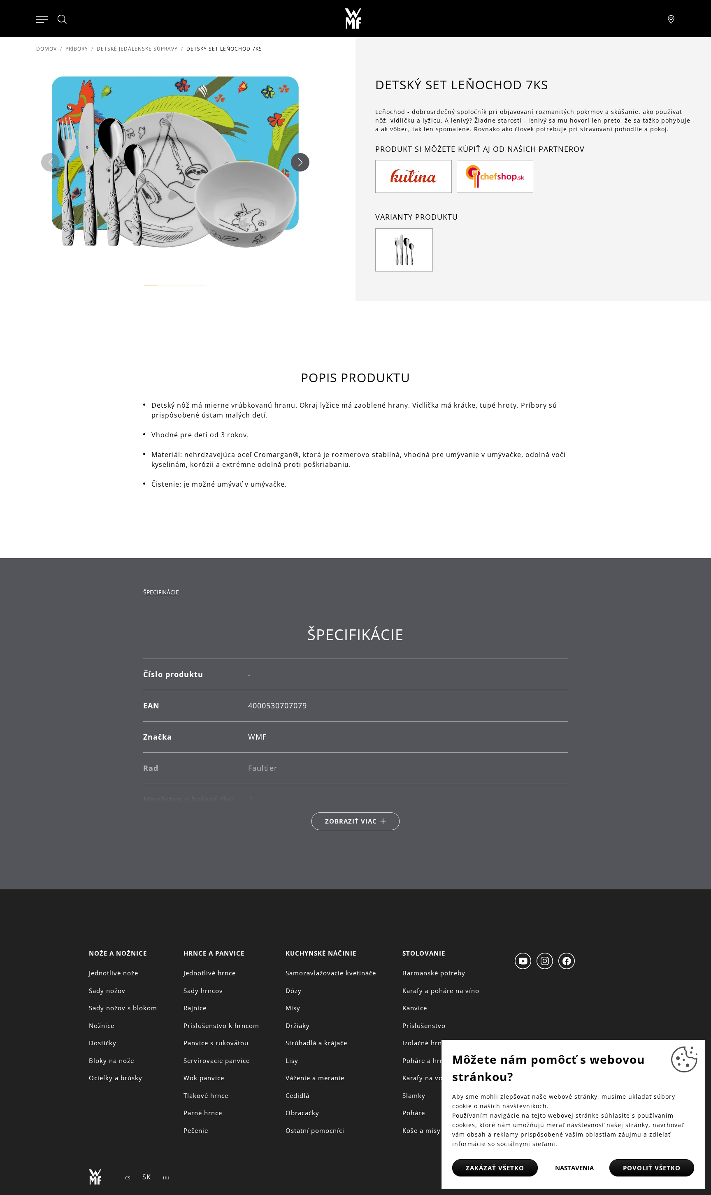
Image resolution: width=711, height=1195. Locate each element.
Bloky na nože (111, 1060)
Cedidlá (297, 1095)
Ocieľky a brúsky (115, 1078)
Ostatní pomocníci (315, 1130)
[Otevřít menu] (42, 18)
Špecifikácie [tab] (161, 592)
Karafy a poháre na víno (440, 990)
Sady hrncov (203, 990)
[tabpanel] (355, 728)
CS (127, 1178)
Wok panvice (204, 1078)
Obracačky (302, 1113)
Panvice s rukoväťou (216, 1043)
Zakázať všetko (495, 1168)
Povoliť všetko (652, 1168)
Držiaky (298, 1025)
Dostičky (102, 1043)
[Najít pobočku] (671, 18)
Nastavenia (574, 1168)
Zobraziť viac (351, 821)
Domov (46, 48)
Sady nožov (107, 990)
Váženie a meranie (315, 1078)
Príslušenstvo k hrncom (221, 1025)
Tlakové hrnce (206, 1095)
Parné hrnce (203, 1113)
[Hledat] (62, 19)
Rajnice (195, 1008)
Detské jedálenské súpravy (137, 48)
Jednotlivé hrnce (210, 973)
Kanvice (414, 1008)
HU (166, 1178)
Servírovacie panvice (217, 1060)
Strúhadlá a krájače (316, 1043)
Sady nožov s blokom (123, 1008)
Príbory (76, 48)
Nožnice (101, 1025)
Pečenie (196, 1130)
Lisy (292, 1060)
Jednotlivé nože (113, 973)
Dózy (294, 990)
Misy (293, 1008)
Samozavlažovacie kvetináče (331, 973)
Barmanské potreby (433, 973)
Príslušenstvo (424, 1025)
